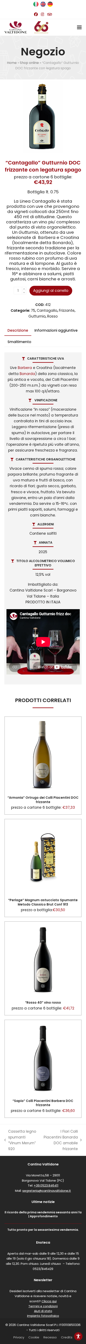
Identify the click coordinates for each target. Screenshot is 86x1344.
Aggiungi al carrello (50, 290)
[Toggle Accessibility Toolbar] (78, 1336)
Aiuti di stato (43, 1311)
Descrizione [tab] (18, 330)
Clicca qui (49, 1301)
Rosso (52, 316)
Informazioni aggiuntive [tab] (56, 330)
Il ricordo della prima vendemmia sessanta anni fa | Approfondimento (43, 1214)
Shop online (29, 63)
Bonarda (27, 373)
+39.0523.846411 (46, 1185)
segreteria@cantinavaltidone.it (46, 1190)
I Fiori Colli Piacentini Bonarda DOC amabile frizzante (60, 1140)
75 (33, 310)
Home (12, 63)
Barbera (25, 367)
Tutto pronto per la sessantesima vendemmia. (43, 1230)
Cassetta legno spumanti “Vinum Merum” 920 (20, 1140)
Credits (66, 1337)
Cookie (33, 1337)
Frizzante (67, 310)
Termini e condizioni (43, 1306)
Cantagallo (47, 310)
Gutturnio (37, 316)
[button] (79, 27)
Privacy (18, 1337)
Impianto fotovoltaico (43, 1316)
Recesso (50, 1337)
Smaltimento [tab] (19, 341)
